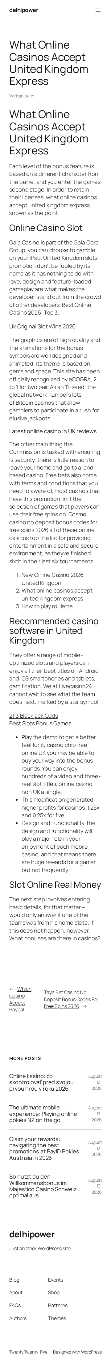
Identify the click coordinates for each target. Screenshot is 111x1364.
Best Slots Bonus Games (40, 723)
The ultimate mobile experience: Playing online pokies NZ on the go (43, 1113)
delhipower (23, 10)
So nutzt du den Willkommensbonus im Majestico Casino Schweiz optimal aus (43, 1186)
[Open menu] (98, 10)
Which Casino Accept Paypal (20, 999)
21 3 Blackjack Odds (33, 715)
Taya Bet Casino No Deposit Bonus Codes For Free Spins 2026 (71, 999)
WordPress (91, 1352)
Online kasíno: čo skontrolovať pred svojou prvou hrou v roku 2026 (41, 1082)
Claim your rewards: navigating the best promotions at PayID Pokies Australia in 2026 (44, 1148)
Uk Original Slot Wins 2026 (42, 326)
